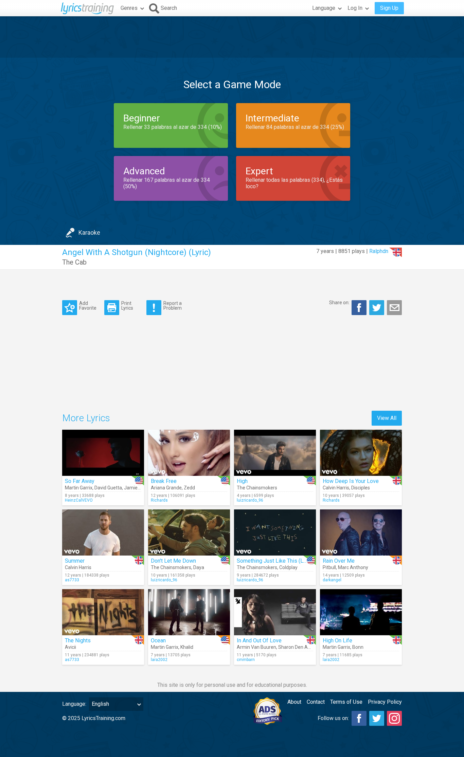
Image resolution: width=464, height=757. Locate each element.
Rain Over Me (339, 561)
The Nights (78, 640)
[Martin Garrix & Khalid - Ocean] (189, 612)
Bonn (357, 647)
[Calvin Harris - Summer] (103, 532)
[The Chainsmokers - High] (275, 453)
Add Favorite (87, 305)
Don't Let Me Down (173, 561)
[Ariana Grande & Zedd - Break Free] (189, 453)
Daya (198, 567)
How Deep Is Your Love (351, 481)
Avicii (70, 647)
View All (386, 418)
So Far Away (79, 481)
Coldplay (288, 567)
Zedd (189, 487)
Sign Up (389, 8)
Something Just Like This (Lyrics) (276, 561)
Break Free (164, 481)
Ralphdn (378, 251)
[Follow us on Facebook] (359, 718)
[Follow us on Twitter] (376, 718)
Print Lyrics (127, 305)
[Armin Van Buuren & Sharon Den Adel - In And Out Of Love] (275, 612)
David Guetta (108, 487)
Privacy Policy (385, 702)
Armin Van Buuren (256, 647)
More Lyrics (86, 418)
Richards (159, 500)
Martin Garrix (78, 487)
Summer (75, 561)
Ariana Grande (166, 487)
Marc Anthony (353, 567)
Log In (354, 8)
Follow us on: (333, 718)
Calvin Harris (336, 487)
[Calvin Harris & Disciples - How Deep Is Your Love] (361, 453)
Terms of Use (346, 702)
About (294, 702)
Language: (74, 704)
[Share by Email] (394, 307)
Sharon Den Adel (296, 647)
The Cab (74, 262)
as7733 (72, 580)
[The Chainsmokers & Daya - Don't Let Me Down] (189, 532)
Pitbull (329, 567)
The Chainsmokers (257, 487)
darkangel (332, 580)
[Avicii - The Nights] (103, 612)
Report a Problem (172, 305)
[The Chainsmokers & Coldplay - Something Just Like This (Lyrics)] (275, 532)
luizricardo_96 (250, 500)
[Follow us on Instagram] (394, 718)
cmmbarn (246, 659)
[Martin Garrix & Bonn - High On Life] (361, 612)
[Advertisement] (232, 37)
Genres (129, 8)
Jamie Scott (137, 487)
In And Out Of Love (259, 640)
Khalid (186, 647)
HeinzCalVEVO (79, 500)
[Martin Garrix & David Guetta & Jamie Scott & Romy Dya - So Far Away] (103, 453)
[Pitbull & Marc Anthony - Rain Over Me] (361, 532)
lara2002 (159, 659)
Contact (316, 702)
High (242, 481)
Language (323, 8)
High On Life (337, 640)
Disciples (360, 487)
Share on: (339, 302)
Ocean (158, 640)
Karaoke (89, 232)
